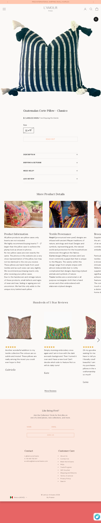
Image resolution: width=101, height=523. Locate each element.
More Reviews (50, 391)
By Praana (50, 497)
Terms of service (66, 476)
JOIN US (50, 435)
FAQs (62, 464)
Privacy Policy (65, 479)
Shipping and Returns (68, 473)
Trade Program (66, 467)
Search (63, 481)
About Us (63, 456)
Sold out (50, 139)
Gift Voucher (65, 470)
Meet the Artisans (67, 462)
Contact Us (64, 459)
